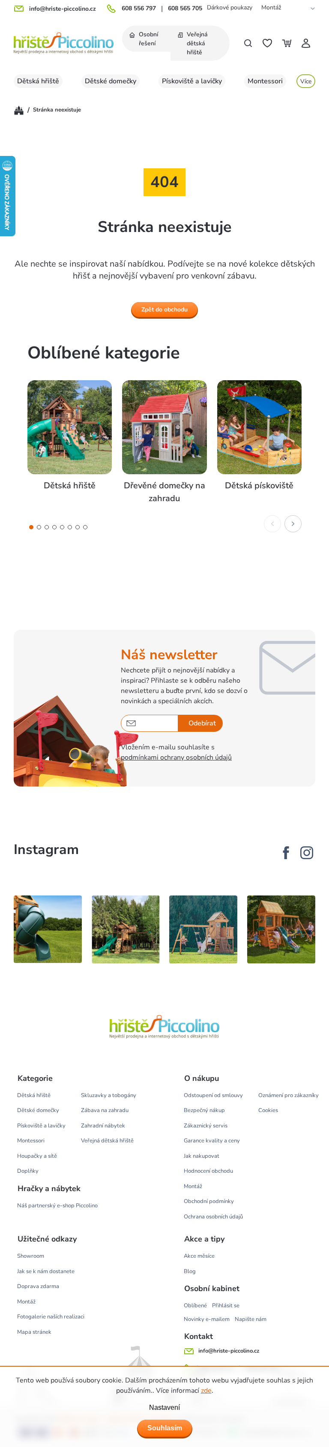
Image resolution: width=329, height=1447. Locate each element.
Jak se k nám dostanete (46, 1271)
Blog (190, 1271)
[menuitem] (146, 39)
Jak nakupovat (201, 1156)
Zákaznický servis (205, 1126)
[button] (31, 527)
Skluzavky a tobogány (108, 1095)
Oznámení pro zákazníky (288, 1095)
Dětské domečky (38, 1110)
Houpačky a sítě (37, 1156)
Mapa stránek (34, 1332)
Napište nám (250, 1319)
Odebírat (202, 723)
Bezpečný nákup (204, 1110)
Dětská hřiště (34, 1095)
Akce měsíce (199, 1256)
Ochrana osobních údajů (213, 1217)
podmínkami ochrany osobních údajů (176, 757)
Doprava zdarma (38, 1286)
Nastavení (164, 1407)
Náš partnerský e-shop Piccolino (57, 1205)
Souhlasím (164, 1428)
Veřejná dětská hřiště (107, 1141)
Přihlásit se (225, 1305)
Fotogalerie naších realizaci (50, 1317)
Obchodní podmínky (209, 1201)
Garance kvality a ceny (212, 1141)
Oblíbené (195, 1305)
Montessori (31, 1141)
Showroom (30, 1256)
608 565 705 (185, 9)
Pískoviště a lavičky (41, 1126)
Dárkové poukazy (229, 7)
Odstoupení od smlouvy (213, 1095)
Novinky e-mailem (207, 1319)
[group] (69, 442)
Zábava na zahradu (105, 1110)
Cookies (268, 1110)
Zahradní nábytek (103, 1126)
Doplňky (28, 1171)
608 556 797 (139, 9)
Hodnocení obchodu (208, 1171)
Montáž (271, 7)
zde (206, 1390)
